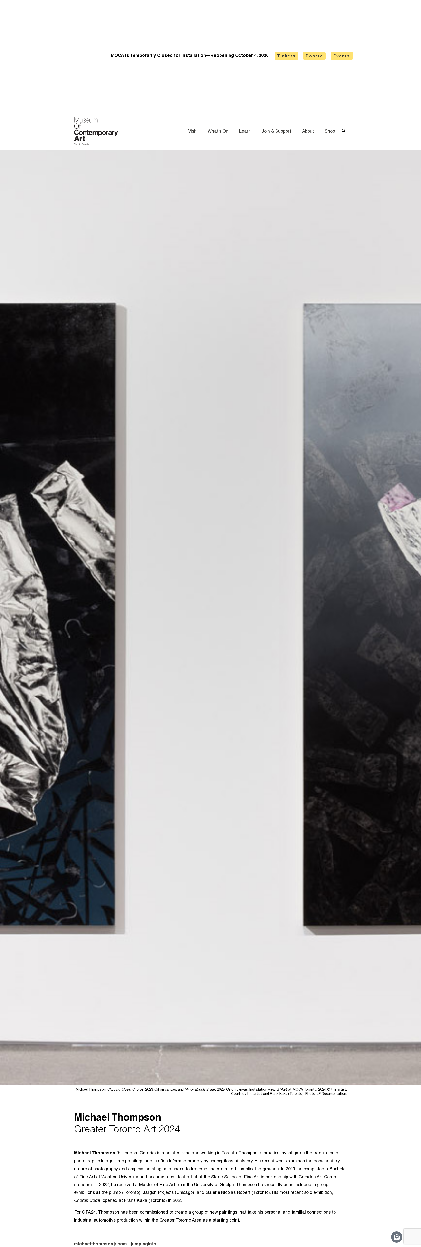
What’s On (218, 131)
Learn (245, 131)
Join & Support (276, 131)
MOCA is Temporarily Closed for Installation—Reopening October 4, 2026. (190, 56)
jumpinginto (143, 1244)
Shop (330, 131)
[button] (343, 131)
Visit (192, 131)
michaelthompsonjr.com (100, 1244)
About (308, 131)
